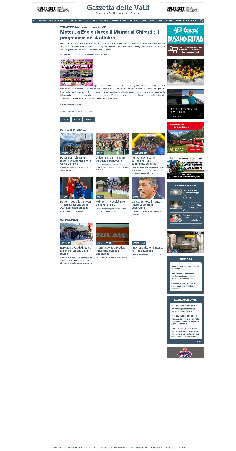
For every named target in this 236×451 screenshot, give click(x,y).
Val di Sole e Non (56, 20)
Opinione (168, 20)
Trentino (94, 20)
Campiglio (133, 20)
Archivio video (197, 226)
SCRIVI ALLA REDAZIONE (187, 20)
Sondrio (143, 20)
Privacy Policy (171, 447)
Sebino (78, 20)
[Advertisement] (185, 368)
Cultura (123, 20)
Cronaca (114, 20)
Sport (160, 20)
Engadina (69, 20)
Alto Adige (104, 20)
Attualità (151, 20)
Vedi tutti (199, 342)
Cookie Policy (181, 447)
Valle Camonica (39, 20)
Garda (85, 20)
